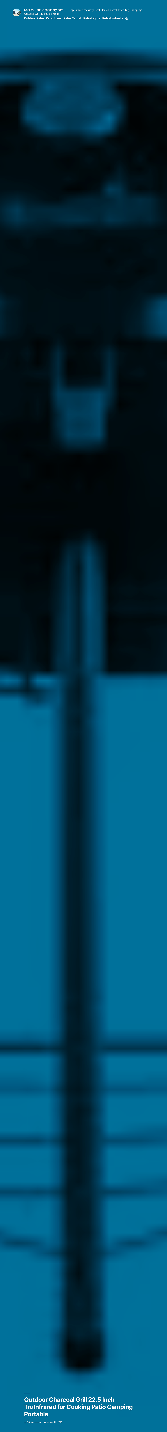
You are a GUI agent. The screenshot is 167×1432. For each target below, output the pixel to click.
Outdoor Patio (34, 18)
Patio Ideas (54, 18)
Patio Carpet (72, 18)
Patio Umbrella (112, 18)
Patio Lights (91, 18)
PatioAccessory (34, 1422)
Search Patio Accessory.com (44, 10)
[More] (126, 18)
